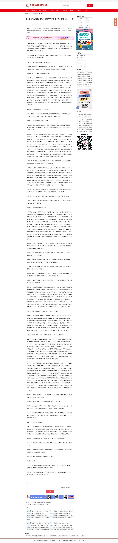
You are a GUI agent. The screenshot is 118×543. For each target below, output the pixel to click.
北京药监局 (72, 536)
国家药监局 (34, 535)
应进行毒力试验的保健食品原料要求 (62, 523)
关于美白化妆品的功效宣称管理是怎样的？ (39, 504)
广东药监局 (54, 536)
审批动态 (87, 18)
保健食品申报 (42, 10)
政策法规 (80, 20)
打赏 (50, 491)
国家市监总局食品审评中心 (64, 535)
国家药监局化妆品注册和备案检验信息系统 (42, 536)
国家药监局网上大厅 (29, 536)
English (79, 10)
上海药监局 (60, 536)
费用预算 (87, 23)
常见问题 (42, 13)
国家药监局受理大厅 (54, 535)
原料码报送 (87, 27)
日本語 (85, 10)
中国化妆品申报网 (78, 536)
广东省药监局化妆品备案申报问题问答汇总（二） (41, 502)
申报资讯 (80, 18)
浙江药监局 (66, 536)
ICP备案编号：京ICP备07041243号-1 (70, 540)
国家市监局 (46, 535)
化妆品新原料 (81, 27)
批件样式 (65, 10)
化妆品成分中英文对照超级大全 (85, 114)
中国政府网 (40, 535)
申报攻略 (87, 25)
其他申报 (51, 10)
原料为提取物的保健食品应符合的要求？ (63, 522)
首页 (27, 10)
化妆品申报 (34, 10)
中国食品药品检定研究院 (76, 535)
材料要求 (80, 23)
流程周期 (87, 20)
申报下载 (58, 10)
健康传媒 (83, 535)
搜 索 (90, 5)
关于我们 (72, 10)
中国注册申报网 (28, 535)
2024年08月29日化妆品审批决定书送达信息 (39, 525)
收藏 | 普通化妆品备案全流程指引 (84, 74)
